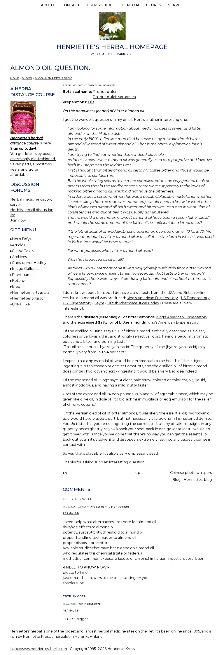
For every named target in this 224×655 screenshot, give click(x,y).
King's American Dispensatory (152, 298)
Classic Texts (22, 251)
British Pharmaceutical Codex (133, 303)
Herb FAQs (21, 239)
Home (14, 78)
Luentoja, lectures (140, 5)
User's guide (99, 5)
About (47, 5)
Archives (19, 257)
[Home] (112, 27)
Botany (18, 281)
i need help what (77, 499)
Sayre (99, 303)
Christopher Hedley (29, 263)
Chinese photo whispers (192, 473)
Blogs (27, 78)
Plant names (23, 275)
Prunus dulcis (105, 92)
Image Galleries (25, 269)
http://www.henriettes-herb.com (38, 649)
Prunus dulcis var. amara (114, 97)
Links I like (21, 304)
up (137, 473)
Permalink (71, 513)
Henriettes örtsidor (28, 298)
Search (175, 5)
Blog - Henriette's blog (53, 78)
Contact (70, 5)
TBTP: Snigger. (74, 596)
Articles (18, 245)
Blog (16, 286)
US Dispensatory (195, 298)
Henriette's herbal (26, 631)
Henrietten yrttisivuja (30, 292)
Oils (91, 102)
